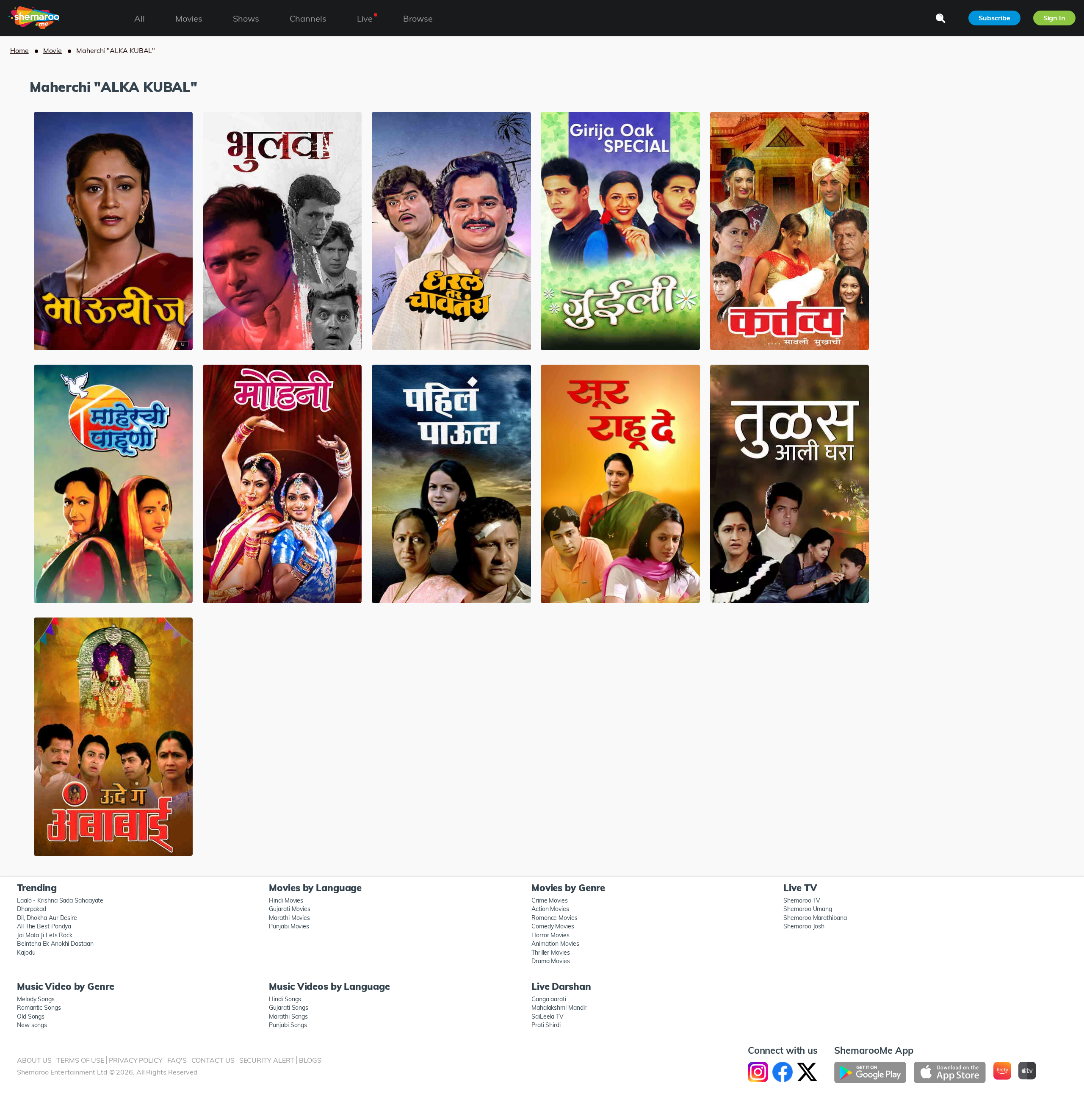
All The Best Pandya (44, 926)
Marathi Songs (288, 1016)
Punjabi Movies (289, 926)
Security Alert (267, 1060)
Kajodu (26, 952)
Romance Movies (554, 918)
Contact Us (213, 1060)
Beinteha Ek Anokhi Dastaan (55, 943)
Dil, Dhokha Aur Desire (47, 918)
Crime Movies (549, 900)
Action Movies (550, 909)
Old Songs (30, 1016)
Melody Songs (36, 999)
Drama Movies (550, 961)
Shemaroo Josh (803, 926)
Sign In (1054, 18)
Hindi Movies (286, 900)
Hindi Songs (285, 999)
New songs (32, 1025)
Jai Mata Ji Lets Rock (44, 935)
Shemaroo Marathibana (814, 918)
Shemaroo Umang (807, 909)
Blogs (310, 1060)
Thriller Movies (550, 952)
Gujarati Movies (289, 909)
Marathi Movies (289, 918)
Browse (417, 18)
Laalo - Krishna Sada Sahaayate (60, 900)
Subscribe (994, 18)
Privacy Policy (136, 1060)
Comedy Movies (552, 926)
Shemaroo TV (801, 900)
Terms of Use (80, 1060)
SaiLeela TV (547, 1016)
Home (19, 50)
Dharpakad (31, 909)
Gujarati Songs (288, 1007)
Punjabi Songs (288, 1025)
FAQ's (177, 1060)
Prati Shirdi (546, 1025)
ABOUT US (34, 1060)
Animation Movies (555, 943)
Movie (52, 50)
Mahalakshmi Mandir (558, 1007)
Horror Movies (550, 935)
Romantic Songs (39, 1007)
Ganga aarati (548, 999)
